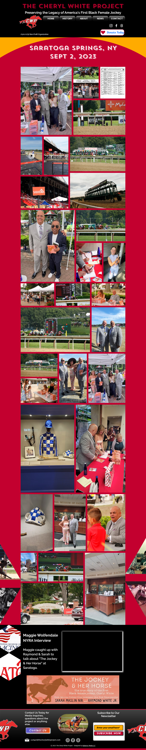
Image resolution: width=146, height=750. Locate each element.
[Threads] (78, 740)
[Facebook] (116, 25)
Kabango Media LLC (89, 745)
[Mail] (27, 740)
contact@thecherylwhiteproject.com (45, 740)
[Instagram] (111, 25)
